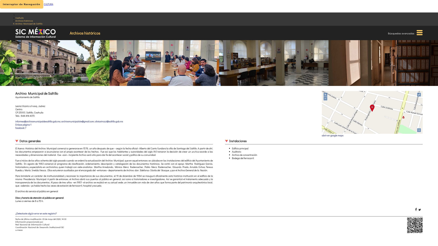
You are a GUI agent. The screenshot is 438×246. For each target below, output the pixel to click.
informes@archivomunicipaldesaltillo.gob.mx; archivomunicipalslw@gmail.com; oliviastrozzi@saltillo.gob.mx (69, 121)
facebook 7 (20, 127)
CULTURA (48, 4)
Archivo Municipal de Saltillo (28, 23)
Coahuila (19, 17)
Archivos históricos (24, 20)
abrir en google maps (333, 135)
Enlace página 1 (23, 124)
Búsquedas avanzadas (401, 33)
